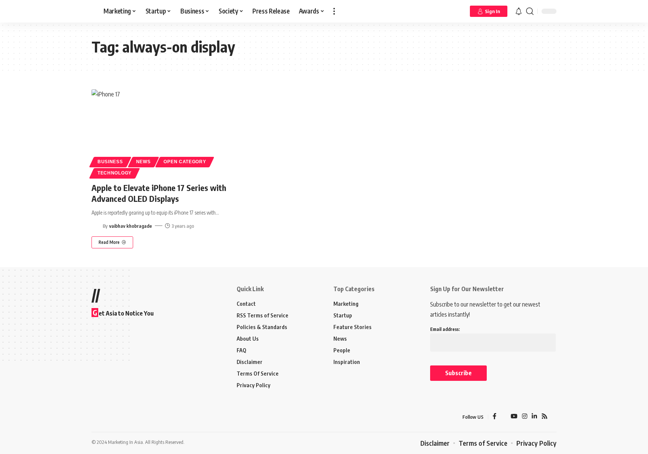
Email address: (445, 329)
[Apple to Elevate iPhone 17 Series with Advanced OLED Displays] (164, 132)
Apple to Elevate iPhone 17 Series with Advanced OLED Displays (159, 193)
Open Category (185, 161)
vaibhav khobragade (130, 226)
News (143, 161)
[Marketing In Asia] (108, 416)
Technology (115, 173)
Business (110, 161)
